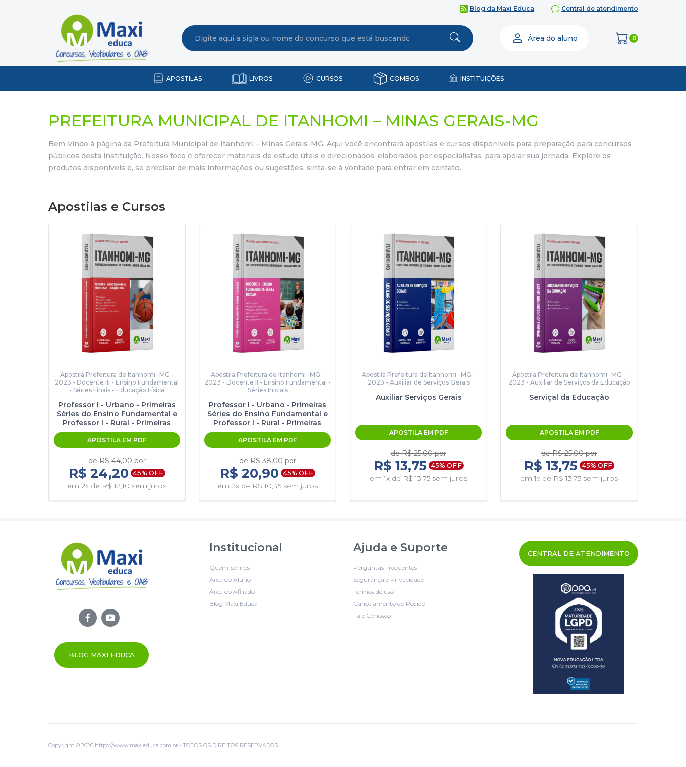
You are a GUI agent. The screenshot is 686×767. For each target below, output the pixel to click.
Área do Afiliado (232, 591)
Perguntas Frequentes (385, 567)
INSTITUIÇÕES (482, 78)
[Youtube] (110, 618)
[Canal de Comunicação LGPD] (578, 634)
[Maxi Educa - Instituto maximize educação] (101, 604)
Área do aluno (553, 38)
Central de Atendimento (579, 553)
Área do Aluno (230, 579)
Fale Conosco (372, 615)
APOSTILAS (184, 78)
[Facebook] (88, 618)
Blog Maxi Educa (102, 655)
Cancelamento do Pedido (389, 603)
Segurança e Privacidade (388, 579)
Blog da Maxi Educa (502, 8)
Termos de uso (373, 591)
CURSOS (329, 78)
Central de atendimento (599, 8)
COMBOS (404, 78)
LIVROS (260, 78)
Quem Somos (229, 567)
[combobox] (302, 38)
